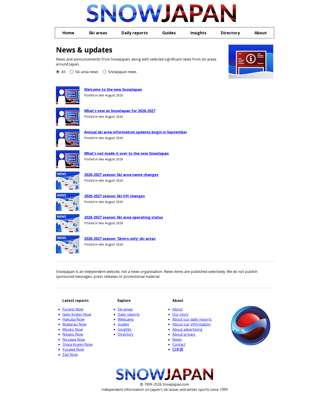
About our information (191, 324)
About (177, 309)
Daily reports (129, 314)
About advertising (187, 329)
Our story (180, 314)
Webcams (126, 319)
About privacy (183, 334)
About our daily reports (192, 319)
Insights (124, 329)
